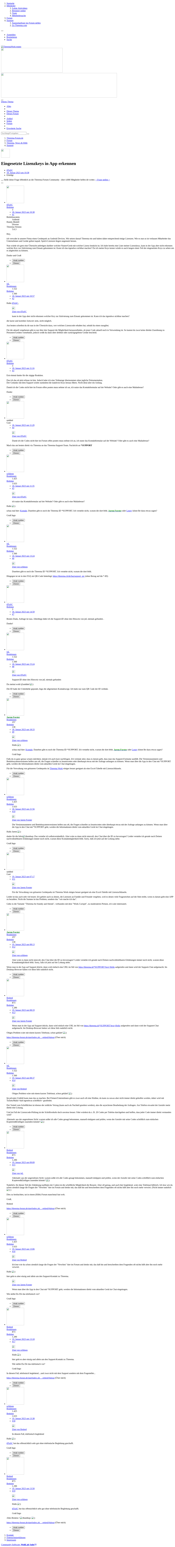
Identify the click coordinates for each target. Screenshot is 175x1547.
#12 (13, 947)
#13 (13, 1012)
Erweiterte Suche (14, 128)
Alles (9, 106)
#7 (13, 614)
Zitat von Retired (19, 1089)
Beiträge (10, 207)
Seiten (9, 121)
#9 (13, 732)
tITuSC (10, 170)
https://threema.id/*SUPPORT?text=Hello (96, 967)
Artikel (10, 118)
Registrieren (12, 37)
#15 (13, 1165)
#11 (13, 879)
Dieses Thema (13, 111)
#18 (13, 1421)
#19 (13, 1491)
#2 (13, 298)
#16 (13, 1251)
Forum (9, 123)
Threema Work (56, 768)
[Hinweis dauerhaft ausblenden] (2, 180)
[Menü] (2, 30)
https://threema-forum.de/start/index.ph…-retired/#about (31, 1037)
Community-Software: (19, 1544)
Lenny (129, 511)
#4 (13, 427)
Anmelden (11, 35)
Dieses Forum (13, 114)
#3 (13, 371)
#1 (13, 214)
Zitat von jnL (17, 1173)
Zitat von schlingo (20, 567)
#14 (13, 1080)
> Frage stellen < (102, 180)
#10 (13, 811)
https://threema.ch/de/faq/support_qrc (69, 576)
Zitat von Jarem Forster (22, 820)
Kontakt (23, 511)
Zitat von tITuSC (19, 311)
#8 (13, 666)
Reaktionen (11, 286)
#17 (13, 1341)
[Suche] (28, 133)
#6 (13, 558)
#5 (13, 488)
